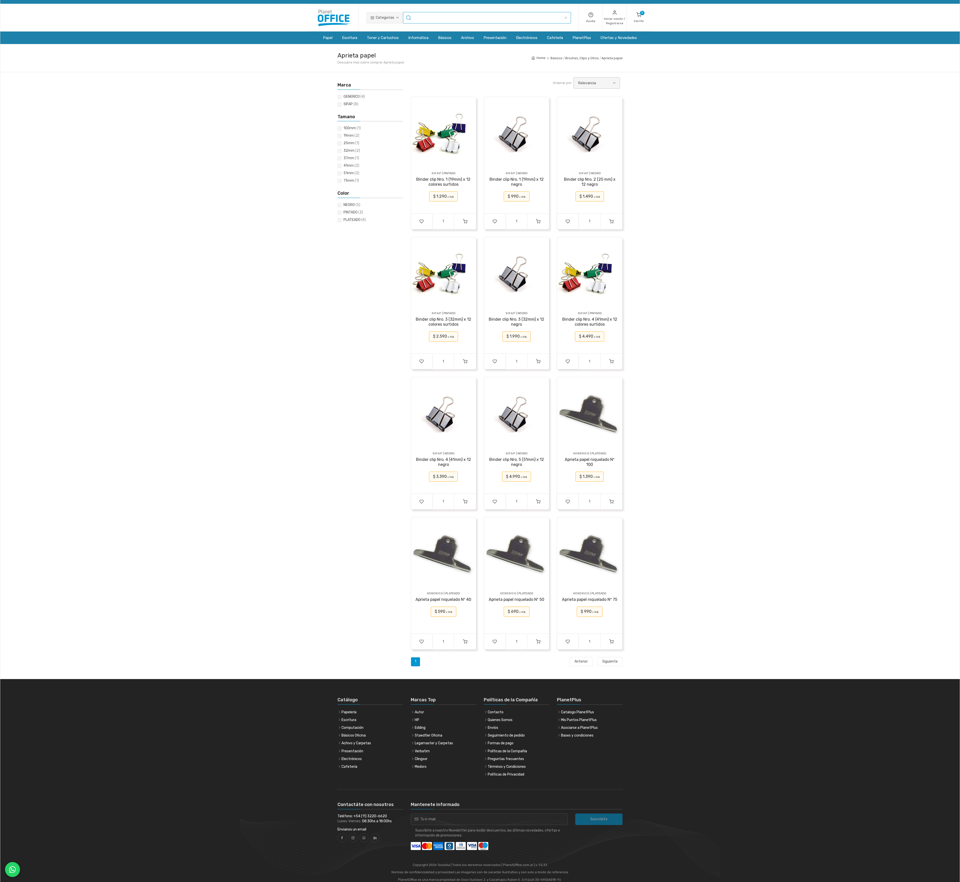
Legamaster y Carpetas (434, 743)
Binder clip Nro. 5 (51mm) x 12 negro (516, 462)
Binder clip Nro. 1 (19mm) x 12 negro (517, 182)
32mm (352, 150)
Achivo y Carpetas (356, 743)
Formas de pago (501, 743)
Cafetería (555, 37)
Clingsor (421, 759)
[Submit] (409, 17)
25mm (351, 143)
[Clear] (566, 17)
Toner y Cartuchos (383, 37)
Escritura (349, 37)
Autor (419, 712)
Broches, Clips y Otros (582, 58)
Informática (418, 37)
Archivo (467, 37)
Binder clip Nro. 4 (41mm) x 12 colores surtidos (589, 322)
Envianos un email (352, 829)
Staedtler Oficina (428, 735)
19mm (351, 135)
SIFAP (351, 104)
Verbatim (422, 751)
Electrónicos (527, 37)
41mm (351, 165)
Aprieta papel (612, 58)
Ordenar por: (562, 83)
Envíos (493, 728)
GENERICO (354, 96)
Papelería (349, 712)
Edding (420, 728)
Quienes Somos (500, 720)
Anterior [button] (581, 661)
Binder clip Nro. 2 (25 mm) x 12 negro (590, 182)
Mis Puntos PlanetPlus (579, 720)
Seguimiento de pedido (506, 735)
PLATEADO (355, 220)
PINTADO (353, 212)
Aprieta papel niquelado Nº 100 (589, 462)
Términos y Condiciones (507, 767)
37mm (351, 158)
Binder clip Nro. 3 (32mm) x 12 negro (516, 322)
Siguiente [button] (610, 661)
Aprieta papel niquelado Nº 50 (516, 599)
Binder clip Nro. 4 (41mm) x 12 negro (443, 462)
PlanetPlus (581, 37)
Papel (327, 37)
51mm (351, 173)
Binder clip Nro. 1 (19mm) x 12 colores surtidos (443, 182)
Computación (353, 728)
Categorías (384, 17)
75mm (351, 180)
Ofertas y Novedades (618, 37)
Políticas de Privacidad (506, 774)
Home (541, 58)
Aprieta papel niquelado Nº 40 (443, 599)
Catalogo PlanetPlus (577, 712)
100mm (352, 128)
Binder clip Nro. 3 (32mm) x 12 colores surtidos (443, 322)
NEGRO (352, 205)
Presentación (495, 37)
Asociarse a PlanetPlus (579, 728)
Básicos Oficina (354, 735)
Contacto (496, 712)
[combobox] (487, 17)
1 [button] (415, 661)
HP (417, 720)
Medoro (420, 767)
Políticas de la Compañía (507, 751)
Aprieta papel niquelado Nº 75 (589, 599)
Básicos (445, 37)
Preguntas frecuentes (506, 759)
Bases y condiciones (577, 735)
